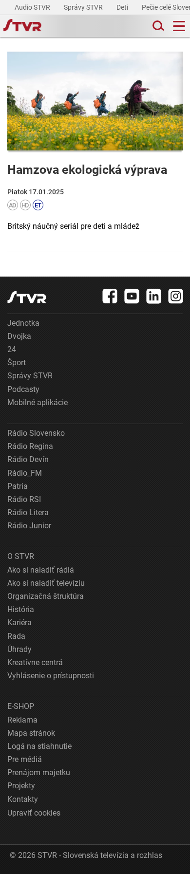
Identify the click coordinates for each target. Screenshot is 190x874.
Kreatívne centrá (35, 662)
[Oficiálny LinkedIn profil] (154, 296)
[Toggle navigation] (179, 26)
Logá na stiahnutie (39, 746)
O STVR (20, 556)
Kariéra (19, 622)
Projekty (21, 785)
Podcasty (23, 389)
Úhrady (19, 649)
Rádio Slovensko (36, 433)
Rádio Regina (30, 446)
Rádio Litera (28, 512)
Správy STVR (84, 7)
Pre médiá (24, 759)
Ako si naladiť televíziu (46, 583)
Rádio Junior (29, 525)
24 (11, 349)
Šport (16, 362)
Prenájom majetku (38, 772)
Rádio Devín (28, 459)
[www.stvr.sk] (26, 297)
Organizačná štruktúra (45, 596)
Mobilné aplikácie (37, 402)
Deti (123, 7)
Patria (17, 486)
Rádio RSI (24, 499)
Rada (16, 636)
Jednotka (23, 323)
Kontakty (22, 799)
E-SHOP (20, 706)
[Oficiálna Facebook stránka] (110, 296)
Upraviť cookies (33, 813)
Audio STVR (33, 7)
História (20, 609)
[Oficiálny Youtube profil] (132, 296)
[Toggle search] (157, 26)
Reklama (22, 720)
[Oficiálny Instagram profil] (176, 296)
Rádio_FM (24, 473)
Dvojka (19, 336)
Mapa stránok (31, 733)
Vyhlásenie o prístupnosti (50, 675)
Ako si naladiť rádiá (40, 570)
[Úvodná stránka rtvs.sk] (22, 26)
